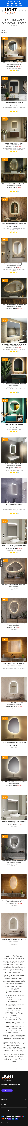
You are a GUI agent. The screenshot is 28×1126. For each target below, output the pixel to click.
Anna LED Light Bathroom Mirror (14, 463)
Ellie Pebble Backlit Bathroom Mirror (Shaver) (14, 184)
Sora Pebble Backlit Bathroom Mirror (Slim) (14, 781)
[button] (25, 11)
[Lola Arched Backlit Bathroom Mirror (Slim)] (14, 370)
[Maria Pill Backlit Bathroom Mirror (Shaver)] (14, 250)
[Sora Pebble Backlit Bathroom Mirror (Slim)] (14, 768)
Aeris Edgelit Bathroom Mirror (14, 504)
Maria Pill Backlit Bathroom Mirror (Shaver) (14, 264)
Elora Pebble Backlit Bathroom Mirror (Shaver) (14, 860)
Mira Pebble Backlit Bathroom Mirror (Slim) (14, 624)
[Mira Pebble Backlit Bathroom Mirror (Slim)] (14, 610)
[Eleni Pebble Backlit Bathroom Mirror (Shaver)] (14, 728)
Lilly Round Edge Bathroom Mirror (14, 424)
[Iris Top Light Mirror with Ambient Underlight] (14, 531)
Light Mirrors (7, 1122)
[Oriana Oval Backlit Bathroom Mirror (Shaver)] (14, 886)
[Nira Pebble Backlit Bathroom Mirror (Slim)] (14, 571)
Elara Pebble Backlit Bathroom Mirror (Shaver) (14, 304)
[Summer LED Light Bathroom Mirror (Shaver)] (14, 330)
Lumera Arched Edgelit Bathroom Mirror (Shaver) (14, 703)
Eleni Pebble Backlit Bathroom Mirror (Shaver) (14, 742)
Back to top (14, 1068)
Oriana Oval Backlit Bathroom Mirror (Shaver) (14, 900)
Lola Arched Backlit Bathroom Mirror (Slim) (14, 383)
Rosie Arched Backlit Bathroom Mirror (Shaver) (14, 223)
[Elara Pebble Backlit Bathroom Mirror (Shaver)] (14, 291)
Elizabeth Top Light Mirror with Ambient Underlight (14, 821)
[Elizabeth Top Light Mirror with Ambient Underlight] (14, 807)
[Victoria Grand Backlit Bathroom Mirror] (14, 649)
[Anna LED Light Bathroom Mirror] (14, 450)
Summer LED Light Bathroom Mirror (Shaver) (14, 344)
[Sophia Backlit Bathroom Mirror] (14, 88)
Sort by (3, 30)
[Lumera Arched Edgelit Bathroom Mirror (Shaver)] (14, 689)
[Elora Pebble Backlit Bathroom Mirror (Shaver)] (14, 847)
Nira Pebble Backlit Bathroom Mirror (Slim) (14, 584)
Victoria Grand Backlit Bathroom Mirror (14, 663)
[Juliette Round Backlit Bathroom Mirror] (14, 49)
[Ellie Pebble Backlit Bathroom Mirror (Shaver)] (14, 170)
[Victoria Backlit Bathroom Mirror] (14, 129)
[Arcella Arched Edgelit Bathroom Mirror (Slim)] (14, 925)
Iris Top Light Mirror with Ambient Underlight (14, 545)
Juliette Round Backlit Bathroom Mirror (14, 63)
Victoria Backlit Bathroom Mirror (14, 143)
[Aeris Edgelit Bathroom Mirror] (14, 490)
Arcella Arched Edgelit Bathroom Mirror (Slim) (14, 939)
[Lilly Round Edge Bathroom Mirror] (14, 410)
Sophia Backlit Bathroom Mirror (14, 102)
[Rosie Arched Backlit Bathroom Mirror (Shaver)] (14, 209)
